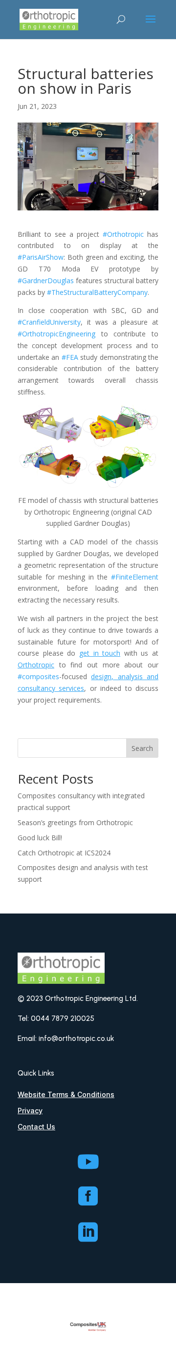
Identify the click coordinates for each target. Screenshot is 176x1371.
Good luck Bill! (40, 837)
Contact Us (36, 1126)
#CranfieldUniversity (49, 322)
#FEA (70, 357)
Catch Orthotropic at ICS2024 (64, 852)
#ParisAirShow (41, 257)
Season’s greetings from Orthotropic (75, 822)
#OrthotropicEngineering (56, 333)
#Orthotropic (123, 234)
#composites (38, 676)
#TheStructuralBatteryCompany (97, 292)
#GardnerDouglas (46, 280)
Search (142, 748)
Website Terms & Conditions (66, 1094)
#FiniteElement (134, 577)
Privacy (30, 1110)
